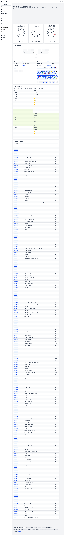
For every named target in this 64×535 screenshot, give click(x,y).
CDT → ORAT (16, 391)
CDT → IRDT (16, 318)
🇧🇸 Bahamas (53, 75)
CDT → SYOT (16, 447)
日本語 (22, 529)
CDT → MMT (16, 358)
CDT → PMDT (16, 409)
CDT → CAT (15, 206)
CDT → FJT (15, 271)
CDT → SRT (15, 443)
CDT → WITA (16, 509)
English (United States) (21, 527)
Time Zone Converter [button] (17, 148)
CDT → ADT (16, 157)
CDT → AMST (16, 171)
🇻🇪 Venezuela (43, 70)
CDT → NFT (15, 374)
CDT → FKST (16, 273)
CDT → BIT (15, 192)
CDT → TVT (15, 468)
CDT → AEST (16, 161)
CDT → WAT (16, 496)
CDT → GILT (16, 287)
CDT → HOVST (16, 304)
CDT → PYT (15, 420)
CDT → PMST (16, 410)
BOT (43, 82)
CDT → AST (15, 180)
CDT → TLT (15, 459)
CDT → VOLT (16, 486)
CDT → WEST (16, 497)
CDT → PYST (16, 418)
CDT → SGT (15, 438)
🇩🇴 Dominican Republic (53, 79)
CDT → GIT (15, 289)
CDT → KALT (16, 327)
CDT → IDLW (16, 312)
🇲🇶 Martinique (42, 75)
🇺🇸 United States (53, 70)
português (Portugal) (16, 529)
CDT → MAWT (16, 345)
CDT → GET (15, 283)
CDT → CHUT (16, 223)
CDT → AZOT (16, 186)
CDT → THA (16, 453)
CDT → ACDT (16, 150)
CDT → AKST (16, 167)
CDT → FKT (15, 275)
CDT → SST (15, 445)
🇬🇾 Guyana (44, 72)
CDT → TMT (16, 461)
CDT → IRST (16, 322)
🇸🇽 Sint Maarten (51, 73)
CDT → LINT (16, 339)
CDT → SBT (15, 432)
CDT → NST (15, 380)
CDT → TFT (15, 451)
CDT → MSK (16, 360)
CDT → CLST (16, 229)
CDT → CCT (15, 208)
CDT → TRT (15, 465)
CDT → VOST (16, 488)
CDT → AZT (15, 188)
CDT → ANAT (16, 175)
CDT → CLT (15, 231)
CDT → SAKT (16, 426)
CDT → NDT (16, 372)
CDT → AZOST (16, 184)
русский (35, 527)
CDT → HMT (16, 302)
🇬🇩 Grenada (53, 71)
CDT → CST (15, 237)
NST (22, 61)
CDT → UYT (15, 478)
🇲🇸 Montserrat (48, 75)
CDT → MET (16, 351)
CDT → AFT (15, 163)
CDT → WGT (16, 503)
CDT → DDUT (16, 246)
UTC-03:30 (23, 65)
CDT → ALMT (16, 169)
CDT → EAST (16, 252)
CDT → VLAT (16, 484)
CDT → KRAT (16, 333)
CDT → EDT (15, 258)
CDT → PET (15, 395)
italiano (29, 529)
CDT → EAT (15, 254)
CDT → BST (15, 202)
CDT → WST (16, 511)
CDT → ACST (16, 151)
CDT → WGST (16, 501)
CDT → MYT (16, 368)
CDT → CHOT (16, 219)
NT (19, 71)
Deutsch (37, 529)
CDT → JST (15, 325)
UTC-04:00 (49, 65)
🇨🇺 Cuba (47, 72)
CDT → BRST (16, 198)
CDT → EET (15, 262)
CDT (48, 61)
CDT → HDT (16, 298)
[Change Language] (60, 1)
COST (54, 82)
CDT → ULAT (16, 472)
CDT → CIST (16, 225)
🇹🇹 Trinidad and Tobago (43, 76)
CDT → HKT (16, 300)
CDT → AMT (16, 173)
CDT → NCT (16, 370)
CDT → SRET (16, 441)
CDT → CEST (16, 209)
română (46, 529)
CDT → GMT (16, 291)
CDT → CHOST (16, 217)
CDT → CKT (15, 227)
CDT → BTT (15, 204)
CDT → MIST (16, 354)
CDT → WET (16, 499)
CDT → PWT (16, 416)
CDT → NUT (16, 383)
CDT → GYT (15, 295)
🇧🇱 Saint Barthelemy (51, 76)
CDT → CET (15, 211)
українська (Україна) (29, 527)
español (39, 527)
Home (14, 4)
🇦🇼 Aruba (46, 68)
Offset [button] (56, 148)
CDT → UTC (16, 474)
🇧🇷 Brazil (38, 70)
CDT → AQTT (16, 177)
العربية (43, 527)
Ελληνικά (41, 529)
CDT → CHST (16, 221)
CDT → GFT (15, 285)
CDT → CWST (16, 240)
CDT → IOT (15, 316)
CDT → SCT (15, 434)
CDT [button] (34, 90)
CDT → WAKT (16, 492)
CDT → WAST (16, 494)
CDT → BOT (16, 196)
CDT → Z (15, 517)
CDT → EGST (16, 264)
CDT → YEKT (16, 515)
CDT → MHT (16, 352)
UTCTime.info (19, 531)
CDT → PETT (16, 397)
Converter (17, 4)
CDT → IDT (15, 314)
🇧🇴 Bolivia (46, 73)
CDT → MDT (16, 347)
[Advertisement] (36, 16)
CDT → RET (15, 422)
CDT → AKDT (16, 165)
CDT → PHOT (16, 401)
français (33, 529)
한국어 (26, 529)
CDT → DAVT (16, 244)
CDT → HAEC (16, 296)
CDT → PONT (16, 412)
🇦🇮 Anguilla (53, 67)
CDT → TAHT (16, 449)
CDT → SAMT (16, 428)
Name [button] (25, 148)
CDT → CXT (15, 242)
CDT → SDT (15, 436)
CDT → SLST (16, 439)
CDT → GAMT (16, 281)
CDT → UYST (16, 476)
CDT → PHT (16, 405)
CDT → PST (15, 414)
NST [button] (14, 90)
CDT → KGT (16, 329)
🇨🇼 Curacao (48, 70)
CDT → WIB (15, 505)
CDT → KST (15, 335)
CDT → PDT (16, 393)
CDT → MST (16, 362)
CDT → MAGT (16, 341)
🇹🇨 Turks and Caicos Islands (46, 71)
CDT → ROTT (16, 424)
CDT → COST (16, 233)
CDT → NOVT (16, 376)
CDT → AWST (16, 182)
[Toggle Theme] (62, 1)
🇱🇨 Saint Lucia (45, 77)
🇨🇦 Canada (55, 68)
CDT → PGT (16, 399)
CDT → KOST (16, 331)
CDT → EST (15, 267)
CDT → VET (15, 482)
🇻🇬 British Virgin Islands (51, 78)
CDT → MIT (15, 356)
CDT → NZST (16, 387)
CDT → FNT (15, 277)
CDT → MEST (16, 349)
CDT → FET (15, 269)
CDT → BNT (16, 194)
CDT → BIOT (16, 190)
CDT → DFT (15, 248)
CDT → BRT (15, 200)
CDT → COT (16, 235)
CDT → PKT (15, 407)
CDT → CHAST (16, 215)
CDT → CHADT (16, 213)
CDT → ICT (15, 310)
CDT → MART (16, 343)
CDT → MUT (16, 364)
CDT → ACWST (16, 155)
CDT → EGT (15, 266)
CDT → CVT (15, 238)
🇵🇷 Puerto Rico (50, 77)
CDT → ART (15, 179)
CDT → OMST (16, 389)
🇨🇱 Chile (45, 79)
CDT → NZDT (16, 385)
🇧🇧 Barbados (51, 68)
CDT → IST (15, 323)
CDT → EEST (16, 260)
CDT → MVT (16, 366)
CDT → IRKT (16, 320)
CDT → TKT (15, 457)
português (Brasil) (48, 527)
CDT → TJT (15, 455)
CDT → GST (15, 293)
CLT (50, 82)
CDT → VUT (16, 490)
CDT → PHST (16, 403)
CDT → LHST (16, 337)
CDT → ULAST (16, 470)
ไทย (57, 529)
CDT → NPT (16, 378)
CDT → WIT (15, 507)
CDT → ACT (15, 153)
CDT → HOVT (16, 306)
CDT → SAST (16, 430)
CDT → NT (15, 381)
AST (40, 82)
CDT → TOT (16, 463)
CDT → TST (15, 467)
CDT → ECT (15, 256)
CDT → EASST (16, 250)
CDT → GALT (16, 279)
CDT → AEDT (16, 159)
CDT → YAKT (16, 513)
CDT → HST (15, 308)
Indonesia (53, 529)
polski (49, 529)
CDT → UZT (15, 480)
